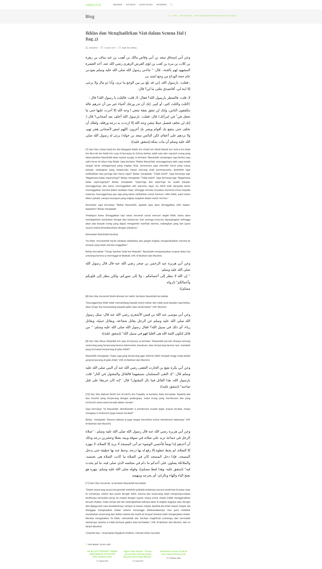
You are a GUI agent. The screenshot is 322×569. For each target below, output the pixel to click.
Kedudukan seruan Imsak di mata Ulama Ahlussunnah (173, 552)
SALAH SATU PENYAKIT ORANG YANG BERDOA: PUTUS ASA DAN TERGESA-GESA (102, 554)
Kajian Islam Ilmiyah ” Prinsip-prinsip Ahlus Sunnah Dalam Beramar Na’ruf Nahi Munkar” (138, 554)
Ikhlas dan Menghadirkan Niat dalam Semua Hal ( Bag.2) (215, 15)
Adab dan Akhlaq (129, 48)
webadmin (93, 48)
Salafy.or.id (93, 5)
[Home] (169, 15)
